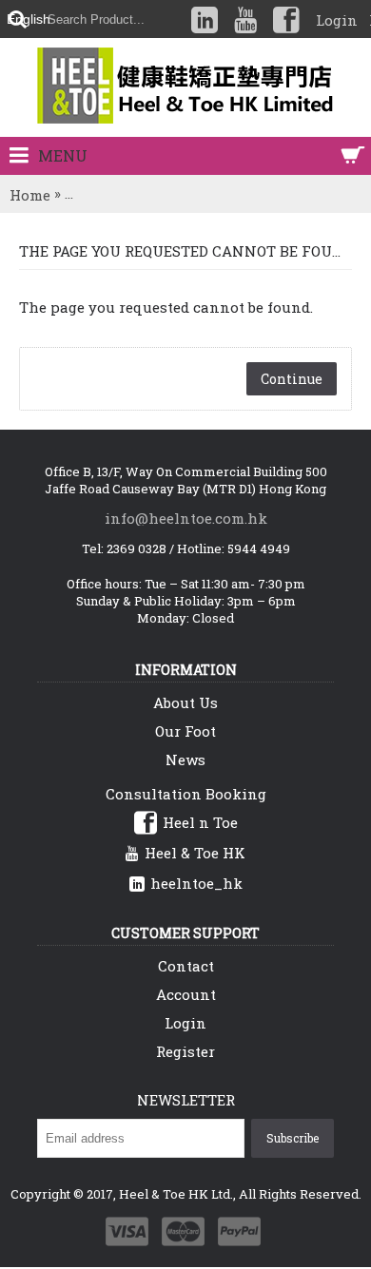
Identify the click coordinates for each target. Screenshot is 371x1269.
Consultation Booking (186, 793)
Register (185, 1051)
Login (185, 1022)
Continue (291, 379)
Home (30, 194)
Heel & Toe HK (195, 852)
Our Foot (185, 730)
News (185, 759)
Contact (186, 965)
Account (186, 994)
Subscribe (292, 1137)
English (28, 19)
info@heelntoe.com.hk (186, 518)
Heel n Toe (200, 822)
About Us (185, 702)
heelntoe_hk (196, 883)
